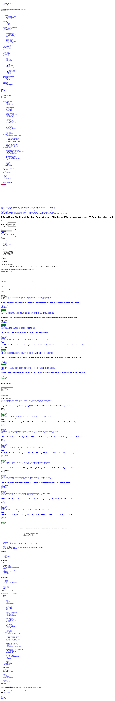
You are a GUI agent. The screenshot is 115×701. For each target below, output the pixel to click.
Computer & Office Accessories (10, 27)
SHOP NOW (3, 184)
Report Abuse (3, 238)
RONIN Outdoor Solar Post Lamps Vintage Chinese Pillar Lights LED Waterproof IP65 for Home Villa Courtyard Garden (37, 515)
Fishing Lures (9, 60)
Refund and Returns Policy (9, 564)
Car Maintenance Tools (11, 16)
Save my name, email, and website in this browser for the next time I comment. (22, 289)
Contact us (5, 553)
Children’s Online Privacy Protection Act (11, 567)
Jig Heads (8, 79)
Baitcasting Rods (12, 67)
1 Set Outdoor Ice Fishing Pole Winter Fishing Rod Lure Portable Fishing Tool (24, 332)
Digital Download (7, 29)
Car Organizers (10, 137)
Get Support (9, 231)
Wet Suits (8, 86)
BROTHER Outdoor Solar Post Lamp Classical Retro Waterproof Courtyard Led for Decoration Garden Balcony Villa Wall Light (39, 422)
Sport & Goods (6, 57)
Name (2, 284)
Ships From (4, 223)
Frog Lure (11, 61)
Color (4, 226)
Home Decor (8, 38)
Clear (9, 227)
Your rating (3, 271)
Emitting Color (4, 224)
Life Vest (8, 24)
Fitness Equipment (10, 35)
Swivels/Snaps (9, 81)
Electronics (5, 30)
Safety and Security (12, 144)
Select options (7, 692)
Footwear (5, 47)
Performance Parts (10, 18)
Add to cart (3, 231)
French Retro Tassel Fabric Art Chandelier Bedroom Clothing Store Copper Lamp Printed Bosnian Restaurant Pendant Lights (39, 317)
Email (2, 286)
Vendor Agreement (7, 574)
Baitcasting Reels (9, 45)
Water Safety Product (10, 85)
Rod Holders (8, 72)
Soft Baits (11, 65)
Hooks (7, 78)
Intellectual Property (7, 571)
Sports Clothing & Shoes (11, 41)
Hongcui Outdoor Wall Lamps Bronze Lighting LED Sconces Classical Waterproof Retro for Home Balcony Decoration (36, 406)
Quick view (3, 311)
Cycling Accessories (7, 28)
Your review (4, 281)
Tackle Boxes (9, 75)
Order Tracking (6, 556)
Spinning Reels (9, 73)
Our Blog (5, 557)
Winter (7, 26)
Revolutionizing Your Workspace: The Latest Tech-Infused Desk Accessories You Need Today (23, 547)
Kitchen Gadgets (9, 39)
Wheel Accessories (10, 20)
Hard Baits (11, 63)
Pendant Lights (6, 55)
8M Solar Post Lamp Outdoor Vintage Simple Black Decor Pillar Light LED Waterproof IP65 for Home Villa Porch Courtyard (38, 453)
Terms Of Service (7, 566)
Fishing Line (8, 48)
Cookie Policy (6, 573)
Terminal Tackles (6, 77)
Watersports (5, 83)
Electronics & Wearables (11, 34)
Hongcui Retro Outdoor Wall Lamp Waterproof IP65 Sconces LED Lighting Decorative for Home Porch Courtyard (35, 482)
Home (2, 207)
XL (3, 376)
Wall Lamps (5, 82)
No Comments (14, 545)
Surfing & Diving (9, 84)
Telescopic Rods (12, 71)
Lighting (8, 140)
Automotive (5, 15)
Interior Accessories (10, 17)
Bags (7, 58)
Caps (7, 22)
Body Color (3, 306)
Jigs (9, 64)
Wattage (2, 412)
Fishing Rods (8, 66)
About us (5, 555)
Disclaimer (5, 572)
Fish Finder (8, 59)
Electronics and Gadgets (13, 135)
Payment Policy (6, 565)
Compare (5, 680)
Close (2, 684)
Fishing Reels (6, 43)
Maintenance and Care (13, 141)
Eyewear (8, 23)
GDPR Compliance (7, 568)
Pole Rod (10, 69)
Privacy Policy (6, 562)
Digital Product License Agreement (10, 570)
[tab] (58, 240)
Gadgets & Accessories (11, 36)
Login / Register (6, 681)
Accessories (5, 14)
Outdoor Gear (9, 40)
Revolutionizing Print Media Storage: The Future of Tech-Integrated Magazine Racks (21, 543)
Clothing (5, 21)
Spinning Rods (12, 70)
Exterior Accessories (12, 138)
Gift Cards (5, 51)
